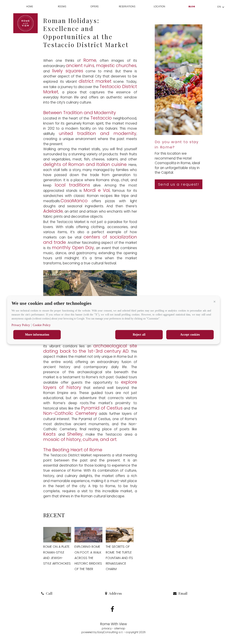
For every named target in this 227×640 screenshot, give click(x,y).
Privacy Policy (21, 325)
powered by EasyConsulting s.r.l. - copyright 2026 (113, 632)
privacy (107, 628)
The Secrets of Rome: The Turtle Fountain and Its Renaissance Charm (119, 557)
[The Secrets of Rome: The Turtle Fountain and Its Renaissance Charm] (120, 535)
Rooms (62, 6)
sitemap (119, 628)
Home (29, 6)
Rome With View (113, 624)
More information (37, 334)
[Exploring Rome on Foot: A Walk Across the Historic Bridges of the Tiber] (88, 535)
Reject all (139, 334)
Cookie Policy (42, 325)
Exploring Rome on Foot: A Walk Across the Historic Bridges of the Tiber (88, 557)
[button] (214, 301)
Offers (94, 6)
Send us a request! (178, 184)
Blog (191, 6)
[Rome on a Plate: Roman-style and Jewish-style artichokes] (57, 535)
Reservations (127, 6)
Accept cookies (190, 334)
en (219, 6)
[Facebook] (112, 610)
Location (159, 6)
